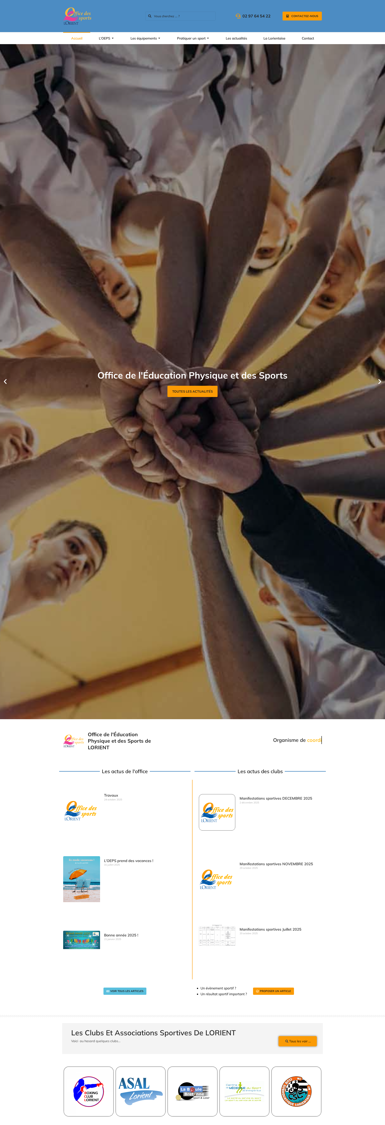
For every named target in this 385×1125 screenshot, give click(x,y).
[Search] (150, 16)
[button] (5, 381)
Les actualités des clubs (192, 391)
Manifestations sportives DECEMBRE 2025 (276, 798)
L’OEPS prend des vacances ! (128, 860)
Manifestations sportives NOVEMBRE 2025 (276, 864)
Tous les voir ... (300, 1041)
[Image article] (88, 1091)
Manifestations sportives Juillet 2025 (270, 929)
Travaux (111, 795)
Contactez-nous (304, 16)
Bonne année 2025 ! (121, 935)
